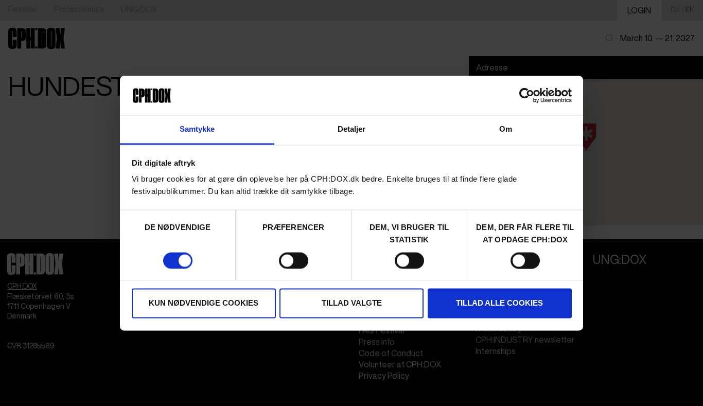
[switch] (293, 260)
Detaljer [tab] (352, 129)
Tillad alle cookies (499, 303)
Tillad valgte (352, 303)
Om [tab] (505, 129)
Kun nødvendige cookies (203, 303)
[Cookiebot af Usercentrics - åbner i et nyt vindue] (527, 95)
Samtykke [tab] (197, 129)
